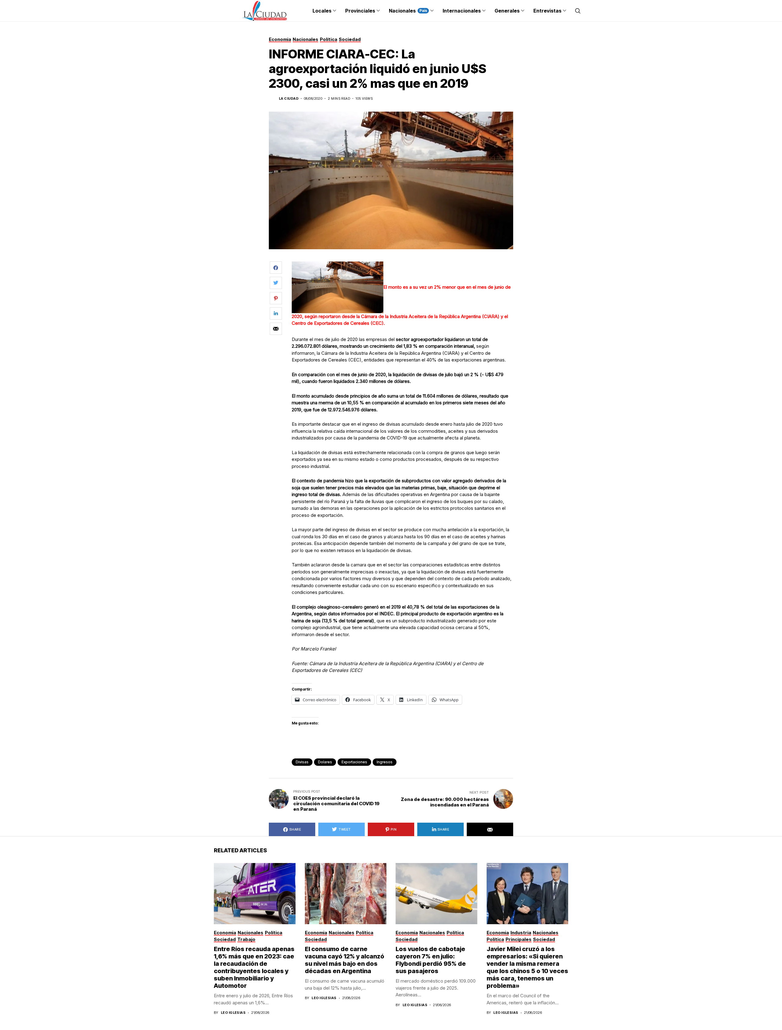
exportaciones (354, 762)
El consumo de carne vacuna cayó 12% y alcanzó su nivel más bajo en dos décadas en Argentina (344, 960)
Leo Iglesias (233, 1013)
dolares (325, 762)
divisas (302, 762)
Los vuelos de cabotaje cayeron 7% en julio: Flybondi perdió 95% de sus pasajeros (431, 960)
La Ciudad (288, 99)
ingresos (385, 762)
